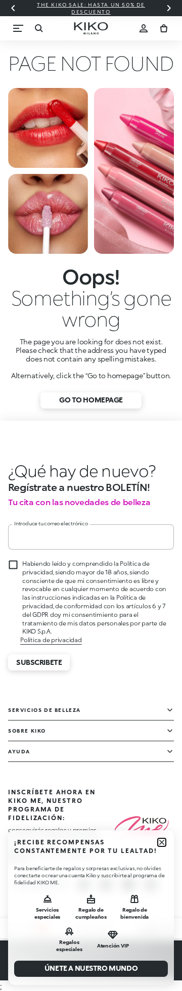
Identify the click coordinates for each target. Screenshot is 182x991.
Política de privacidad (51, 640)
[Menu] (18, 28)
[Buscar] (38, 28)
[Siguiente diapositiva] (169, 8)
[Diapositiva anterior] (13, 8)
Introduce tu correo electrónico (51, 523)
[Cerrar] (162, 842)
